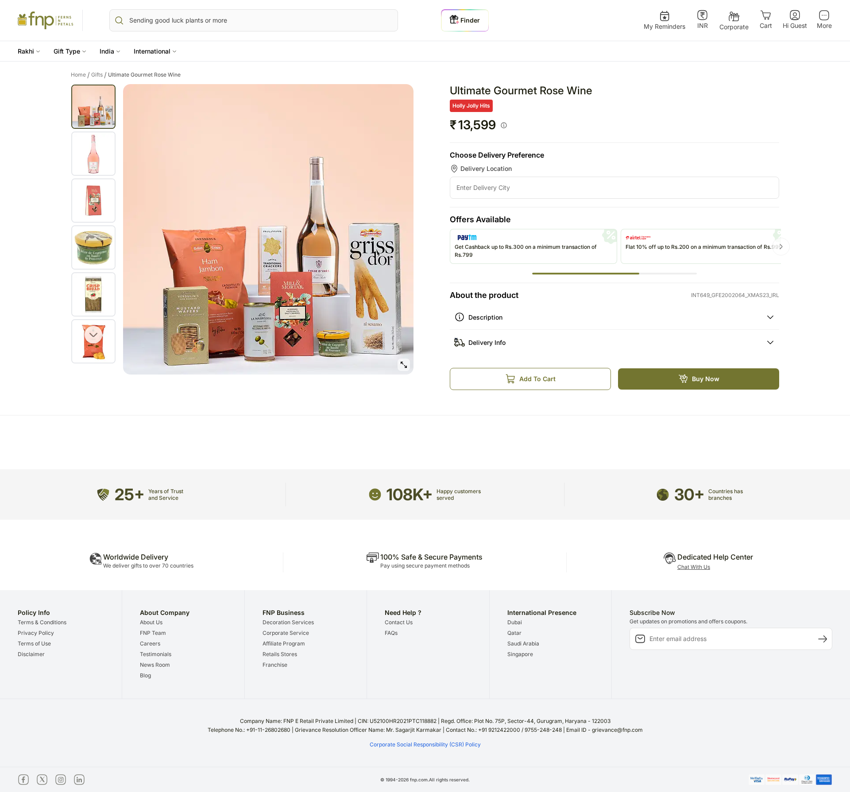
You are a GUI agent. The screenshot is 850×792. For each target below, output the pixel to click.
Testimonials (155, 654)
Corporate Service (286, 633)
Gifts (99, 75)
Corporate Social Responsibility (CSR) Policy (425, 744)
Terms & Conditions (42, 622)
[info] (503, 125)
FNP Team (153, 633)
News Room (155, 664)
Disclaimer (31, 654)
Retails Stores (280, 654)
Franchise (275, 664)
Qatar (514, 633)
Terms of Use (34, 643)
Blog (145, 675)
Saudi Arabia (523, 643)
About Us (151, 622)
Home (80, 75)
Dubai (514, 622)
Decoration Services (288, 622)
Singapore (520, 654)
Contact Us (399, 622)
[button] (29, 51)
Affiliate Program (284, 643)
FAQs (391, 633)
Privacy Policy (36, 633)
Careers (150, 643)
